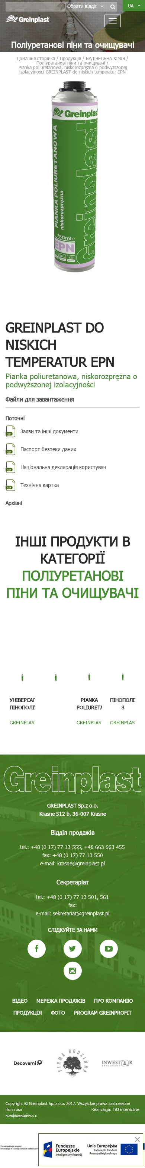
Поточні (15, 418)
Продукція (27, 1012)
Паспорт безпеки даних (48, 449)
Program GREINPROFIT (103, 1012)
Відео (20, 1000)
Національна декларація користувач (63, 467)
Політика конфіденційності (22, 1112)
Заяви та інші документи (49, 431)
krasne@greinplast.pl (81, 863)
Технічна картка (39, 484)
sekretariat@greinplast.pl (81, 913)
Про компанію (113, 1000)
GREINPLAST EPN (124, 725)
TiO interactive (126, 1109)
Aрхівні (14, 503)
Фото (58, 1012)
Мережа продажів (60, 1000)
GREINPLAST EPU (23, 725)
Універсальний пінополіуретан (31, 703)
